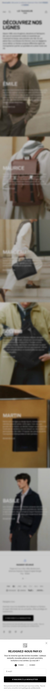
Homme (32, 665)
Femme (21, 665)
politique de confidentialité (31, 688)
